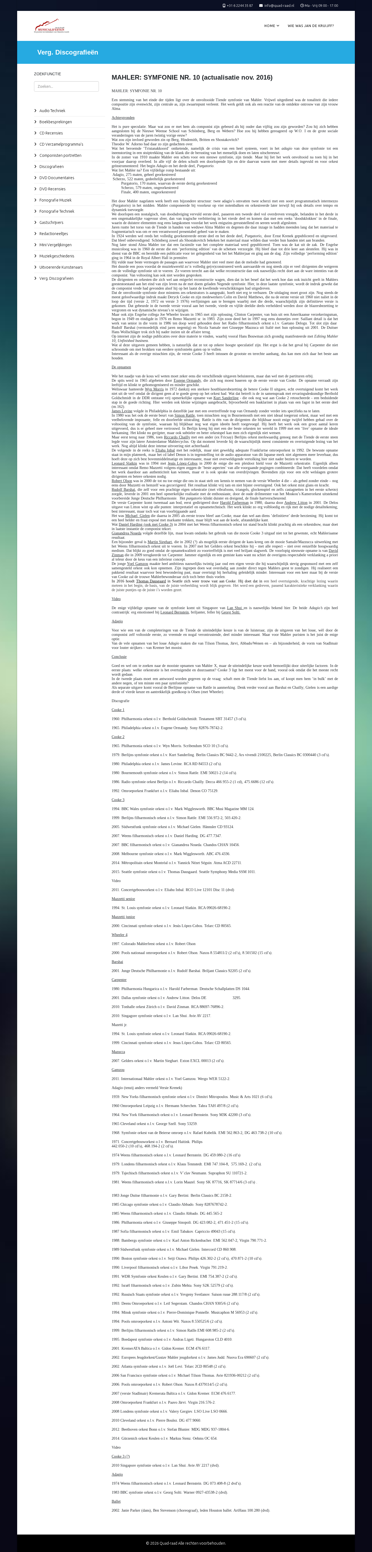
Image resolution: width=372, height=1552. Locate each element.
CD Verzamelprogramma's (61, 144)
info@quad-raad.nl (279, 5)
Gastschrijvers (51, 222)
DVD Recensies (52, 189)
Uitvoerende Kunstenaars (61, 267)
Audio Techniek (52, 111)
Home (269, 26)
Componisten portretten (60, 155)
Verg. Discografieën (56, 278)
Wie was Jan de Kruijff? (311, 26)
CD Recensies (51, 133)
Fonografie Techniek (56, 211)
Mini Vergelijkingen (55, 245)
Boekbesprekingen (55, 122)
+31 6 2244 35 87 (240, 5)
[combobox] (66, 86)
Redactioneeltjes (53, 233)
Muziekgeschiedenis (56, 256)
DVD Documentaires (56, 178)
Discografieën (51, 166)
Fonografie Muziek (55, 200)
